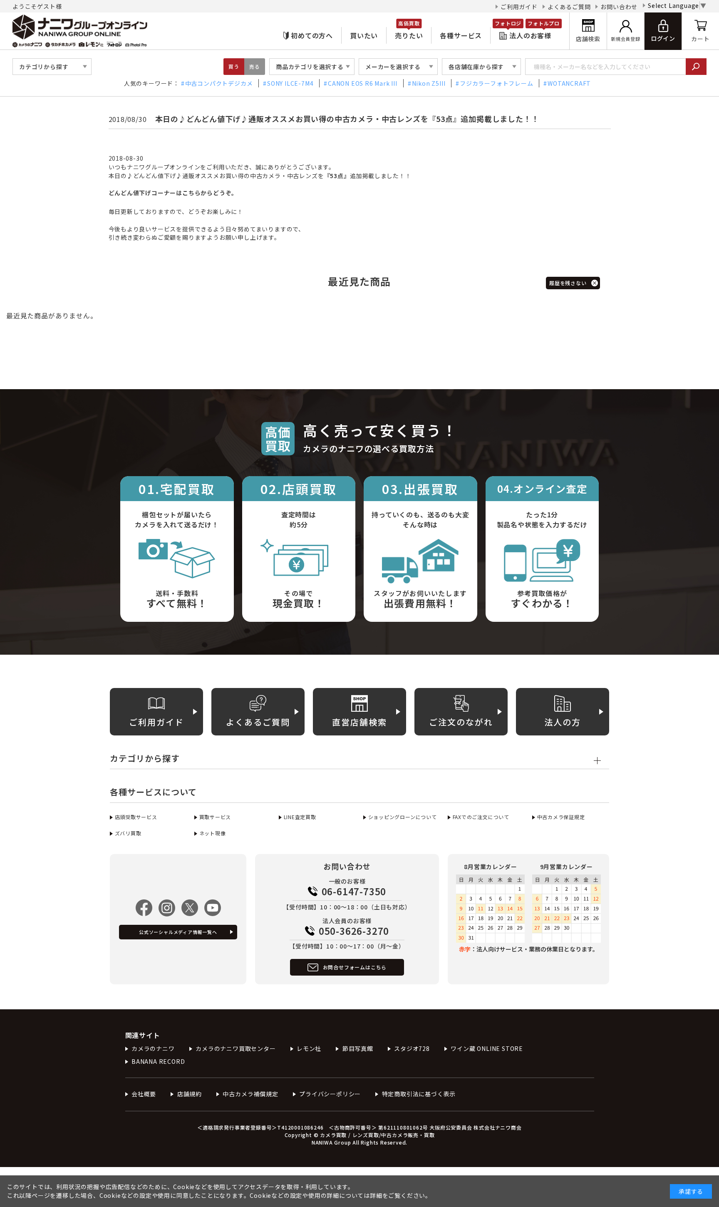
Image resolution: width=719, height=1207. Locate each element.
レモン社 (309, 1048)
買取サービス (215, 816)
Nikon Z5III (429, 83)
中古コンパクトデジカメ (219, 83)
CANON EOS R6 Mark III (362, 83)
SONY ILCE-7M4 (290, 83)
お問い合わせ (618, 6)
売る (254, 66)
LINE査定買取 (300, 816)
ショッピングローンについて (402, 816)
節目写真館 (357, 1048)
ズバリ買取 (128, 833)
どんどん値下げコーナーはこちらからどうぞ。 (173, 193)
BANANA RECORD (158, 1061)
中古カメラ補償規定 (250, 1094)
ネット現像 (212, 833)
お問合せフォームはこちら (355, 967)
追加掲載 (349, 175)
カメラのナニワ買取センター (235, 1048)
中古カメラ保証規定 (561, 816)
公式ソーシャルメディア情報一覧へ (178, 932)
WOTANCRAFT (569, 83)
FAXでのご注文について (481, 816)
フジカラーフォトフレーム (496, 83)
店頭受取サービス (136, 816)
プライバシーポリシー (330, 1094)
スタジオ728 (412, 1048)
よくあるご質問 (569, 6)
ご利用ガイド (519, 6)
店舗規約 (189, 1094)
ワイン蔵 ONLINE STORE (487, 1048)
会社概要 (143, 1094)
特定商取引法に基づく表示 (419, 1094)
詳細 (376, 1195)
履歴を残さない (568, 282)
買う (233, 66)
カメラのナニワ (153, 1048)
